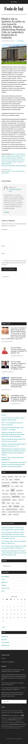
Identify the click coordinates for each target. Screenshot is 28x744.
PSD (10, 506)
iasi (12, 490)
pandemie (15, 499)
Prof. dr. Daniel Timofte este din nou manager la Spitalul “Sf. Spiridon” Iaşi (19, 350)
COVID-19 (5, 486)
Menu (15, 2)
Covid (21, 482)
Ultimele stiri (8, 411)
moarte (23, 496)
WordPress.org (5, 645)
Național (3, 585)
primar (13, 503)
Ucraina (21, 509)
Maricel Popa (13, 493)
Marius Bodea (20, 493)
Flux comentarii (5, 642)
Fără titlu (3, 415)
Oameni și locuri (5, 588)
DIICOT (17, 486)
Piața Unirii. (14, 722)
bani (3, 479)
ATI (20, 476)
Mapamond (4, 582)
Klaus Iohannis (19, 490)
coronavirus (16, 479)
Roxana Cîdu (15, 171)
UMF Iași (4, 511)
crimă (12, 486)
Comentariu (4, 229)
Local (9, 169)
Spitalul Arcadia (5, 173)
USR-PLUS (4, 514)
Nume (3, 246)
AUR (24, 476)
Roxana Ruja (22, 171)
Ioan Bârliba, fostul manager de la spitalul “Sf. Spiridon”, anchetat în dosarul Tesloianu (18, 398)
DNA (21, 486)
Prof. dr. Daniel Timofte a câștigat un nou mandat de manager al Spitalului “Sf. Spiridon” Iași (18, 365)
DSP (3, 490)
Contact (3, 658)
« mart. (3, 627)
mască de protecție (6, 496)
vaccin (9, 514)
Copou (10, 479)
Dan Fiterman (9, 171)
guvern (7, 490)
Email (3, 253)
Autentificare (4, 636)
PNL (3, 503)
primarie (17, 503)
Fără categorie (5, 576)
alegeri (16, 476)
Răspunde (6, 212)
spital (3, 509)
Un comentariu (20, 40)
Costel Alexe (15, 482)
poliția (8, 503)
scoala (22, 506)
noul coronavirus (6, 500)
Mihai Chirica (16, 496)
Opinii (2, 591)
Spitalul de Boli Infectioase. (12, 509)
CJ (6, 479)
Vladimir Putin (15, 514)
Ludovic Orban (5, 493)
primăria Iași (4, 506)
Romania (16, 506)
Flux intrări (4, 639)
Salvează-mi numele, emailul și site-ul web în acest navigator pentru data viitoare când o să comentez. (13, 262)
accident (4, 476)
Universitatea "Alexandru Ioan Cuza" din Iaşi (16, 511)
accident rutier (10, 476)
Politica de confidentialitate (7, 662)
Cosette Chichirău (5, 482)
